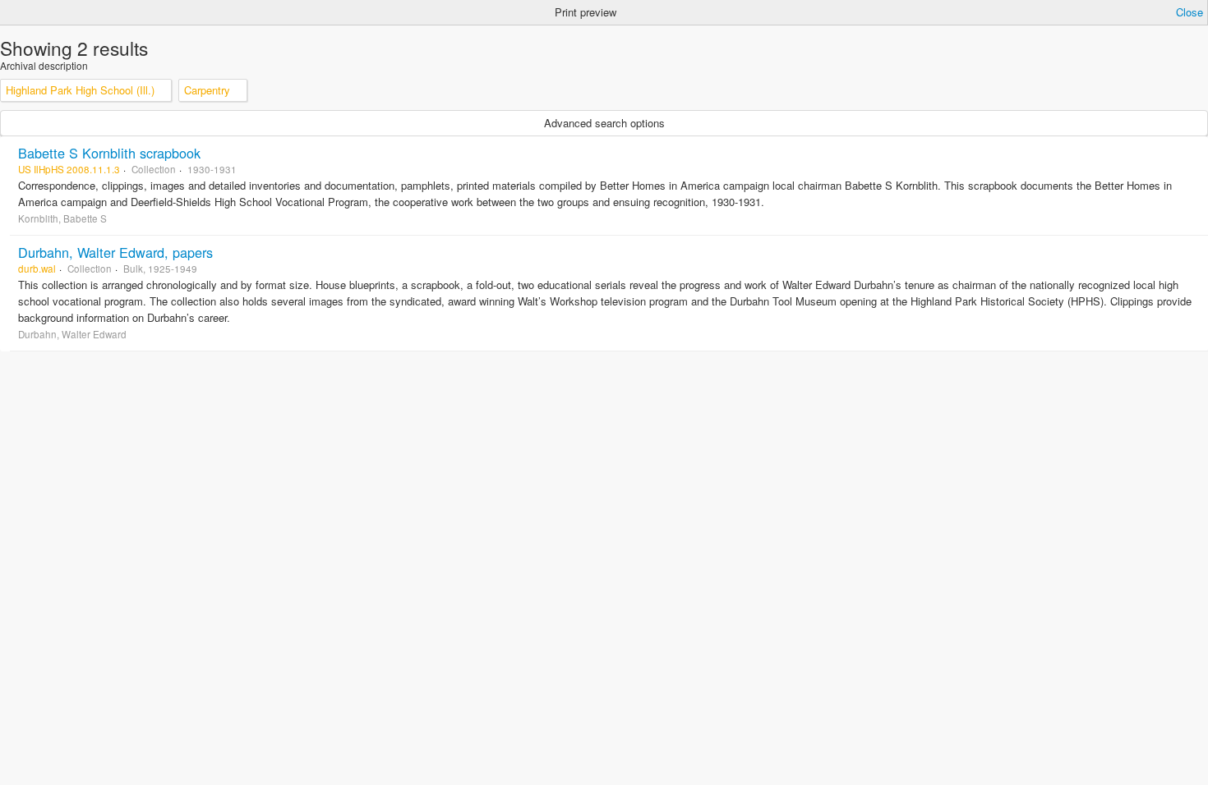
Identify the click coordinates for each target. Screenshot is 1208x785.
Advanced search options (604, 123)
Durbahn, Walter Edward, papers (115, 252)
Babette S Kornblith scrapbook (109, 153)
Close (1189, 12)
